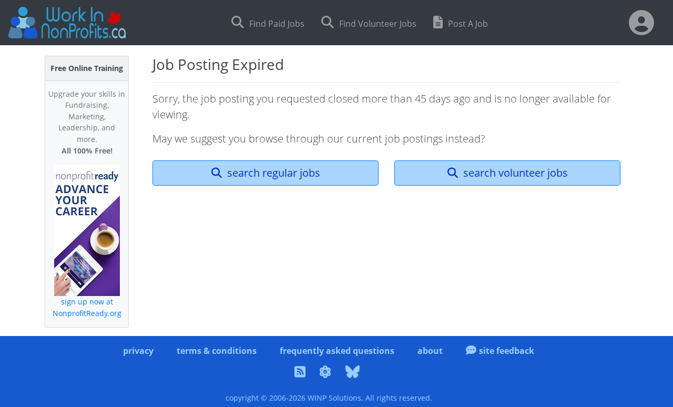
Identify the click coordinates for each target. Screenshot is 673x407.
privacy (138, 351)
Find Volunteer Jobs (376, 23)
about (430, 351)
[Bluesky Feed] (354, 373)
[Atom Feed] (327, 373)
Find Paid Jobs (275, 23)
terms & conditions (217, 351)
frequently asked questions (337, 351)
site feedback (506, 351)
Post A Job (467, 23)
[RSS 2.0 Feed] (301, 373)
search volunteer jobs (514, 173)
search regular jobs (272, 173)
